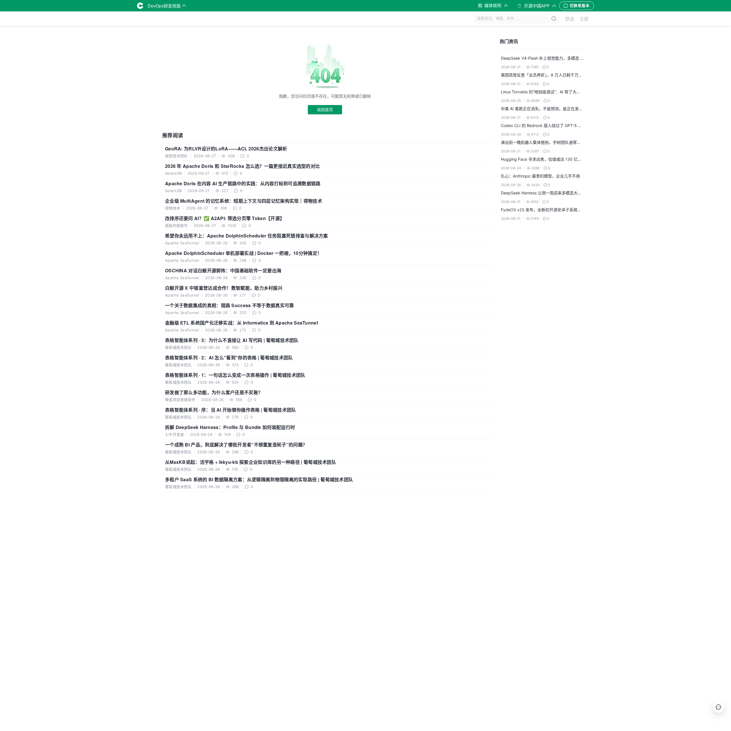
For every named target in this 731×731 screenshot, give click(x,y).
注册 (584, 19)
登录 (569, 19)
